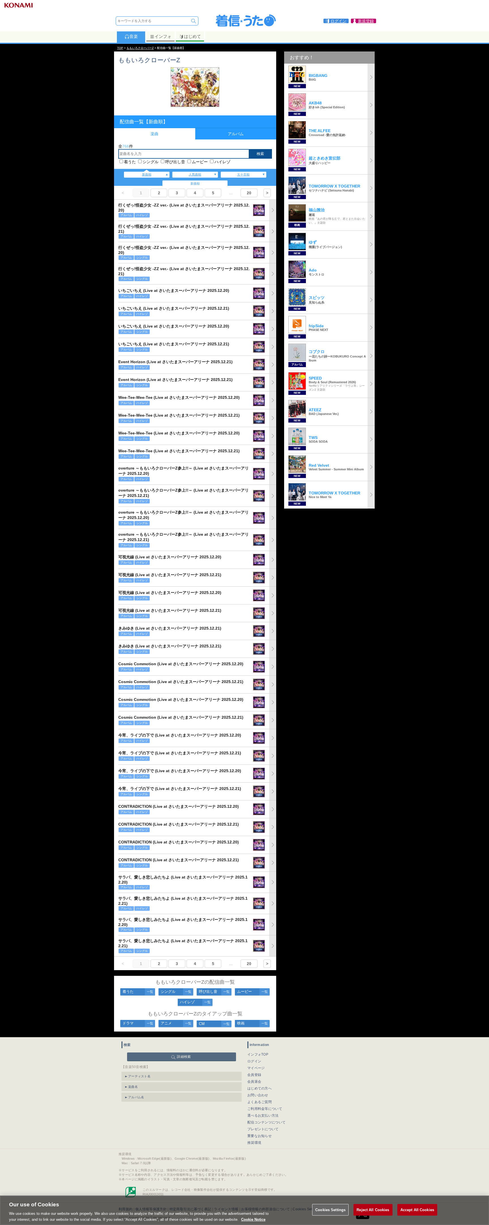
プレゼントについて (263, 1129)
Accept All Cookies (417, 1210)
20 (249, 193)
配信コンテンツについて (266, 1122)
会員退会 (254, 1082)
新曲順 (146, 174)
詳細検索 (184, 1057)
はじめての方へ (259, 1088)
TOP (120, 47)
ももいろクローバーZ (140, 47)
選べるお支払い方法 (263, 1116)
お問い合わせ (257, 1095)
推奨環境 (254, 1143)
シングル (150, 162)
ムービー (200, 162)
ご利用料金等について (264, 1109)
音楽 (133, 36)
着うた (130, 162)
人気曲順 (195, 174)
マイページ (256, 1068)
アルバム (236, 134)
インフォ (163, 36)
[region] (244, 1210)
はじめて (192, 36)
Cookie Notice (253, 1219)
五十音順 (243, 174)
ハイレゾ (222, 162)
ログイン (254, 1061)
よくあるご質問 (259, 1102)
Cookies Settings (330, 1210)
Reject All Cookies (373, 1210)
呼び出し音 (175, 162)
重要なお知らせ (259, 1136)
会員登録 (254, 1075)
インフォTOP (257, 1054)
